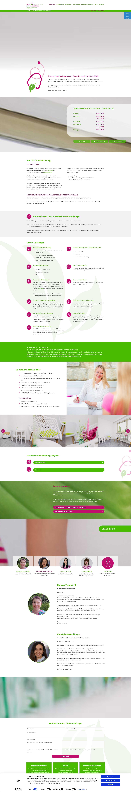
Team (96, 4)
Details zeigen (81, 789)
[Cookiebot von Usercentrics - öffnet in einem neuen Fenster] (18, 789)
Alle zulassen (110, 776)
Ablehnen (110, 784)
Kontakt (101, 4)
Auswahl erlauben (110, 780)
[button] (81, 141)
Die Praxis (52, 4)
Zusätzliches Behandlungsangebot (83, 4)
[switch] (49, 789)
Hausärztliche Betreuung (63, 4)
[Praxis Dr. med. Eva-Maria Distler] (36, 4)
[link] (63, 4)
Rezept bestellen (31, 739)
